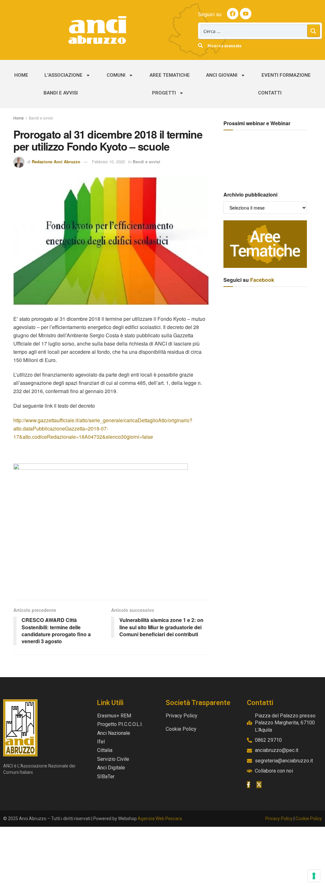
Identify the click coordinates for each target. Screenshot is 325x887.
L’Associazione (63, 75)
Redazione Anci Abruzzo (56, 162)
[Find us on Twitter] (259, 784)
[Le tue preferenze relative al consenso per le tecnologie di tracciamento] (314, 876)
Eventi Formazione (286, 75)
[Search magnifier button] (313, 30)
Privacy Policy (279, 818)
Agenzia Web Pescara (160, 818)
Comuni (116, 75)
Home (21, 75)
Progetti (164, 93)
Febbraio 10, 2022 (108, 162)
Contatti (270, 93)
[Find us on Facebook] (248, 784)
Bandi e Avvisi (60, 93)
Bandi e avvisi (41, 117)
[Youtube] (245, 13)
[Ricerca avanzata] (200, 45)
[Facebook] (232, 13)
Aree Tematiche (169, 75)
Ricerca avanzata (224, 45)
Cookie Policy (308, 818)
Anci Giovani (221, 75)
